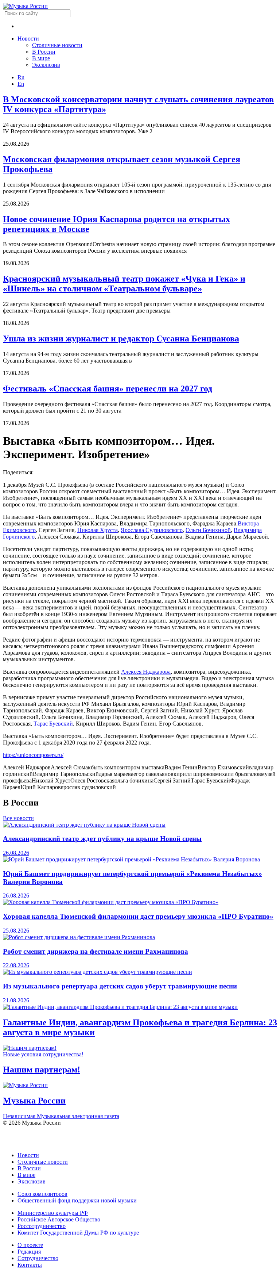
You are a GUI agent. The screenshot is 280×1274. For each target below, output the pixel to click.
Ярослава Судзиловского (152, 530)
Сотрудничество (38, 1258)
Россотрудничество (42, 1226)
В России (43, 52)
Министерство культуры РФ (53, 1213)
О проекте (30, 1245)
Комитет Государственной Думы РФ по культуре (78, 1232)
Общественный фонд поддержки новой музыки (77, 1200)
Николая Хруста (97, 530)
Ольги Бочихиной (208, 530)
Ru (21, 77)
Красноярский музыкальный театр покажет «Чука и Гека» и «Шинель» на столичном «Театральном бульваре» (124, 283)
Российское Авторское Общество (59, 1219)
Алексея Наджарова (146, 672)
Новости (28, 38)
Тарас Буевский (53, 723)
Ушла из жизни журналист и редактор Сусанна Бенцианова (121, 338)
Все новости (18, 818)
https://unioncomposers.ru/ (33, 755)
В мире (41, 58)
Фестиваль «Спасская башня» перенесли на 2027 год (107, 388)
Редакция (29, 1251)
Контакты (30, 1265)
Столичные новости (57, 45)
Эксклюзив (46, 65)
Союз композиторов (42, 1194)
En (21, 84)
